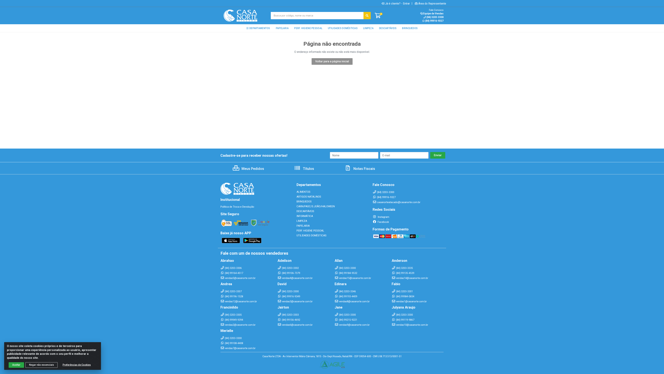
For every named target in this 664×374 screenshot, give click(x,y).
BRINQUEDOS (304, 201)
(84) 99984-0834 (405, 296)
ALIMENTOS (303, 191)
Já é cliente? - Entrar (397, 3)
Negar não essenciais (41, 364)
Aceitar (16, 364)
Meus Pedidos (252, 169)
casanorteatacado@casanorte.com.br (398, 202)
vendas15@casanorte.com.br (355, 278)
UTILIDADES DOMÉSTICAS (311, 235)
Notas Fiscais (364, 169)
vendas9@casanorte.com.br (354, 324)
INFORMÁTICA (305, 216)
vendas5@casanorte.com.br (240, 278)
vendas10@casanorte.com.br (412, 324)
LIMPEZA (302, 220)
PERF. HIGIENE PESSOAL (310, 230)
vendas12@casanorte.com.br (241, 301)
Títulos (308, 169)
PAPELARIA (303, 225)
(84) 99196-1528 (234, 296)
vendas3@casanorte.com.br (297, 301)
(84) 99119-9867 (405, 319)
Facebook (383, 222)
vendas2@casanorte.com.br (240, 324)
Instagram (383, 217)
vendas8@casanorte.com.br (354, 301)
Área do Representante (432, 3)
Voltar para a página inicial (332, 61)
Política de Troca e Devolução (237, 206)
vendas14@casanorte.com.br (412, 278)
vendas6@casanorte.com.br (297, 324)
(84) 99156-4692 (291, 319)
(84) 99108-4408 (234, 343)
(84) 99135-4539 (405, 273)
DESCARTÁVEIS (305, 211)
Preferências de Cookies (77, 364)
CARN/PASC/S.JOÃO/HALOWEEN (316, 206)
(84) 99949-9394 (234, 319)
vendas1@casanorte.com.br (411, 301)
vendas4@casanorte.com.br (297, 278)
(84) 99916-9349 (291, 296)
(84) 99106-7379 (291, 273)
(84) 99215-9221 (348, 319)
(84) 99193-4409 (348, 296)
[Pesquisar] (367, 15)
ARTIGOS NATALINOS (309, 196)
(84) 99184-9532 (348, 273)
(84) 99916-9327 (434, 20)
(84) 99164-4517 (234, 273)
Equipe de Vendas (433, 13)
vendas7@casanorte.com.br (240, 348)
